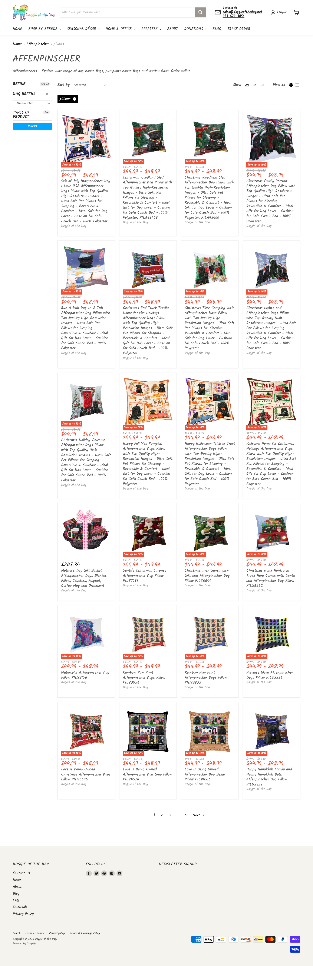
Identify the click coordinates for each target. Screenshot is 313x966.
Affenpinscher (37, 44)
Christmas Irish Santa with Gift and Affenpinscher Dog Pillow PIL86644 (207, 576)
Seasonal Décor (82, 29)
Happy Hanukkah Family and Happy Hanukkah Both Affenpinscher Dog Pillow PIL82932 (269, 777)
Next (196, 815)
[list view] (297, 85)
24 (247, 85)
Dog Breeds (24, 94)
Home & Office (119, 29)
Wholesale (20, 907)
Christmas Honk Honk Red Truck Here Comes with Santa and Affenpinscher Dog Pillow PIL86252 (270, 578)
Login (282, 12)
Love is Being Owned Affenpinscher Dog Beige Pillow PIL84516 (205, 774)
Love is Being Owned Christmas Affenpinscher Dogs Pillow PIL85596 (86, 774)
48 (262, 85)
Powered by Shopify (24, 943)
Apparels (150, 29)
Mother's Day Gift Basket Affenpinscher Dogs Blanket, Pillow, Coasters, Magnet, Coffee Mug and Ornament (84, 578)
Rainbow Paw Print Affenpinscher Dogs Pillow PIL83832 (206, 678)
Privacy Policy (23, 914)
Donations (194, 29)
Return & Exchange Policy (84, 933)
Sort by (63, 85)
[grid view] (291, 85)
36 (255, 85)
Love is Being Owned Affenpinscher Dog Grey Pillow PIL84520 (147, 774)
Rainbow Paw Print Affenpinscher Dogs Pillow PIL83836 (144, 678)
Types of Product (21, 115)
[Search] (200, 12)
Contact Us (21, 873)
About (172, 29)
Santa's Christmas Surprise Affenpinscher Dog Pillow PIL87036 (144, 576)
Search (16, 933)
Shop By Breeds (44, 29)
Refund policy (57, 933)
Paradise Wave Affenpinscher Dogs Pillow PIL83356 (269, 675)
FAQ (16, 900)
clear (48, 94)
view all (45, 84)
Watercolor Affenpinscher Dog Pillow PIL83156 (85, 675)
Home (17, 29)
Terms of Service (35, 933)
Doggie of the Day (73, 226)
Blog (216, 29)
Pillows (32, 126)
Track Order (238, 29)
